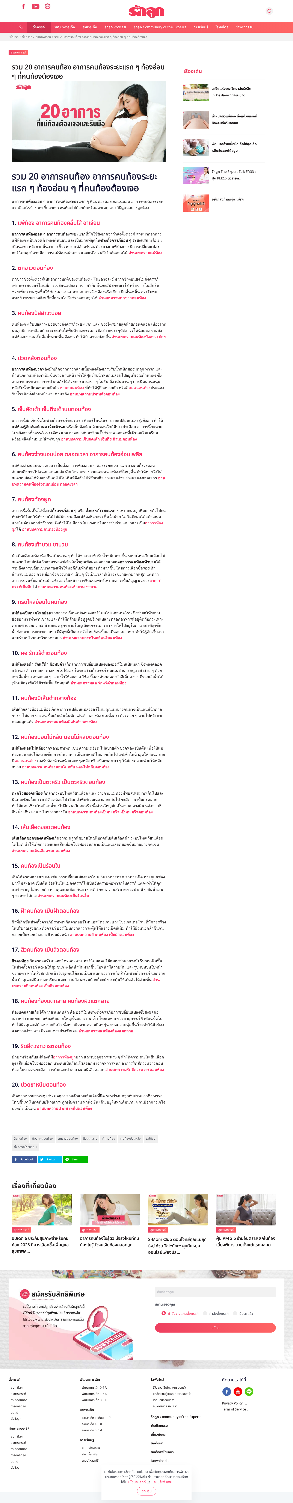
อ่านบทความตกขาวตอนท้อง (122, 298)
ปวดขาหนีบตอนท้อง (43, 1085)
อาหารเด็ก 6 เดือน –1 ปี (96, 1418)
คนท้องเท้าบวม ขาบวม (43, 544)
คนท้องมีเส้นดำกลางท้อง (49, 698)
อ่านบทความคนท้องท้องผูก (44, 529)
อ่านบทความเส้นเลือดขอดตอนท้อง (41, 851)
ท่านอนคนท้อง (72, 388)
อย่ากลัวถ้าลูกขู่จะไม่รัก (228, 199)
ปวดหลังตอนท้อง (37, 358)
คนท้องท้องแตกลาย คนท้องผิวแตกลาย (65, 1001)
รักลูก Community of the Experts (160, 27)
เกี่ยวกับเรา (158, 1434)
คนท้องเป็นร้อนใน (40, 866)
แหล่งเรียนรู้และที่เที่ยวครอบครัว (172, 1394)
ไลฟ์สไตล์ (222, 27)
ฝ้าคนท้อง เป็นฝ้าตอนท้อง (51, 911)
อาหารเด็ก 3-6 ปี (92, 1430)
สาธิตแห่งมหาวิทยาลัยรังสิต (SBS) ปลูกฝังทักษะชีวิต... (231, 91)
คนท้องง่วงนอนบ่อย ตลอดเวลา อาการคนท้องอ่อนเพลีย (80, 454)
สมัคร (215, 1327)
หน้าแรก (13, 37)
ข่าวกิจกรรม (244, 27)
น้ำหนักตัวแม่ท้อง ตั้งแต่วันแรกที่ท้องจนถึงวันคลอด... (234, 119)
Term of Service (234, 1409)
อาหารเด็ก (90, 27)
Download (159, 1460)
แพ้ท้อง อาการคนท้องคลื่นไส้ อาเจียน (59, 223)
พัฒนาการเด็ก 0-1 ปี (169, 1231)
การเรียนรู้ (200, 27)
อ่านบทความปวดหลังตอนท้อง (95, 394)
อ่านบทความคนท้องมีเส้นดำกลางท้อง (66, 722)
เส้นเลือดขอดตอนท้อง (45, 827)
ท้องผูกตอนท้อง (42, 1138)
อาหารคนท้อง (19, 1400)
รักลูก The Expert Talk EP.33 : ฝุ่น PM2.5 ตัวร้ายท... (234, 175)
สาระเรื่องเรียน (90, 1454)
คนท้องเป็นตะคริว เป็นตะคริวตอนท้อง (63, 782)
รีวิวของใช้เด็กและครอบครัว (169, 1387)
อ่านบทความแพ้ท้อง (145, 253)
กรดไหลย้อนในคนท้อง (42, 602)
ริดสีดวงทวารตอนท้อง (46, 1046)
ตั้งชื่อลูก (16, 1418)
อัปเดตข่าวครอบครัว (165, 1406)
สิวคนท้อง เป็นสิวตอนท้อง (50, 950)
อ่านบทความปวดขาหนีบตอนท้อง (64, 1108)
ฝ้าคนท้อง (108, 1138)
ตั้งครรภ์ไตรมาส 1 (25, 1147)
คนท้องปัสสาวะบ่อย (39, 313)
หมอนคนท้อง (139, 388)
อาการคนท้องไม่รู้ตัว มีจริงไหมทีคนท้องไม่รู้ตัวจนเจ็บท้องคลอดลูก (109, 1241)
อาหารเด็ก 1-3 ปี (92, 1424)
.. (246, 1403)
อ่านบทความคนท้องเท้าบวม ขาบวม (68, 587)
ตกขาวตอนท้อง (35, 268)
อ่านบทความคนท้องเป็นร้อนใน (63, 896)
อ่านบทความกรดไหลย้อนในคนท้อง (92, 638)
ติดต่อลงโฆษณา (162, 1452)
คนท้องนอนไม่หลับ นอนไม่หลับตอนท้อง (65, 737)
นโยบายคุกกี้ (137, 1482)
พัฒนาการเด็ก (64, 27)
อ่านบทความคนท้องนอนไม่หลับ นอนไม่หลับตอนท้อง (66, 767)
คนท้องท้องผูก (34, 499)
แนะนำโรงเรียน (91, 1448)
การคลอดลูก (18, 1406)
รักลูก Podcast (116, 27)
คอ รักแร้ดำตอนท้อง (44, 653)
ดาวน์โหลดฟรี (90, 1460)
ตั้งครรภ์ (39, 27)
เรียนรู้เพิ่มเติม (162, 1482)
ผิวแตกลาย (90, 1138)
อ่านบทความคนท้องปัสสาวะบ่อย (139, 337)
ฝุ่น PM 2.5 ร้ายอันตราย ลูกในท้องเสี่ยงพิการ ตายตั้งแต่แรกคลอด (245, 1241)
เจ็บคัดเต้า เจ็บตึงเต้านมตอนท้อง (54, 409)
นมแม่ (14, 1412)
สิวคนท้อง (20, 1138)
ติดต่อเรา (157, 1443)
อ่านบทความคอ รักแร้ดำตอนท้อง (98, 683)
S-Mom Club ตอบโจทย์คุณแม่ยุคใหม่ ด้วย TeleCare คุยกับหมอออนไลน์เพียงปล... (177, 1246)
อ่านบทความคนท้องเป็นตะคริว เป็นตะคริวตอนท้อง (110, 812)
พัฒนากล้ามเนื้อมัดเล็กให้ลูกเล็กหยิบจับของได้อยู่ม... (234, 147)
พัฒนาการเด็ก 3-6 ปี (94, 1400)
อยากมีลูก (17, 1387)
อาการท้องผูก (64, 1057)
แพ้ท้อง (151, 1138)
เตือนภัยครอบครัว (164, 1400)
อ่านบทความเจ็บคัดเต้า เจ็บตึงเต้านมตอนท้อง (100, 439)
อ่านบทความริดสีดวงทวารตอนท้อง (134, 1069)
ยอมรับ (147, 1491)
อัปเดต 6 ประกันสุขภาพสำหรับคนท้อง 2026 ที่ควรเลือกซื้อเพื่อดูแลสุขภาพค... (40, 1245)
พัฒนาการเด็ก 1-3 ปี (94, 1394)
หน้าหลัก (21, 27)
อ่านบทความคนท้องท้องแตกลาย (106, 1031)
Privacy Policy (232, 1403)
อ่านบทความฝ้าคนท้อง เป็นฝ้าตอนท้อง (102, 934)
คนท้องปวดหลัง (130, 1138)
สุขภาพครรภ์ (43, 37)
